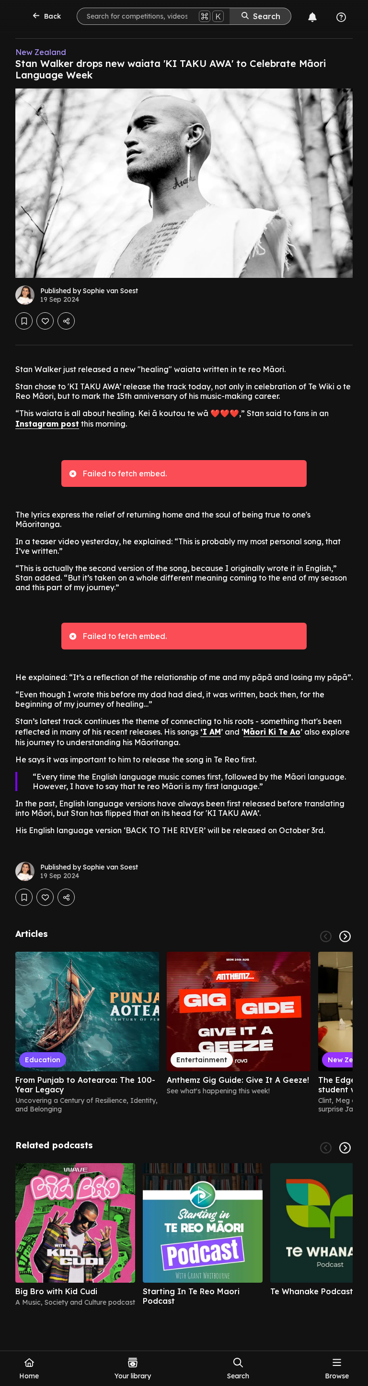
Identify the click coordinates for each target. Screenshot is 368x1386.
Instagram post (47, 424)
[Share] (66, 321)
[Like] (45, 321)
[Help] (341, 17)
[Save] (24, 321)
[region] (184, 1032)
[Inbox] (312, 17)
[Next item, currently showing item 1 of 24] (345, 936)
